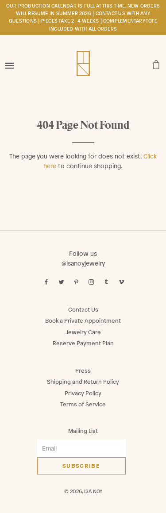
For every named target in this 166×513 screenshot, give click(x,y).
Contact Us (83, 309)
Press (83, 370)
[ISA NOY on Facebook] (47, 282)
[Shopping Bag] (156, 62)
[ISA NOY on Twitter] (62, 282)
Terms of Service (83, 404)
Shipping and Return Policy (83, 382)
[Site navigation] (9, 62)
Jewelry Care (83, 332)
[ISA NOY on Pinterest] (77, 282)
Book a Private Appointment (83, 320)
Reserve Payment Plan (83, 343)
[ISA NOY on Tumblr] (107, 282)
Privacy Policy (83, 393)
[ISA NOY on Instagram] (92, 282)
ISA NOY (93, 491)
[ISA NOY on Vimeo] (122, 282)
